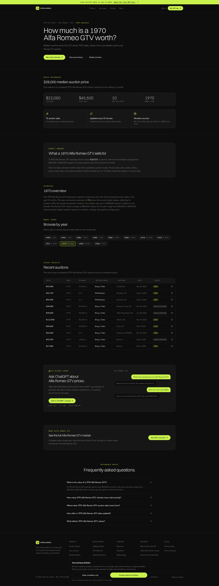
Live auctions (74, 550)
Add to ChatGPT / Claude (61, 401)
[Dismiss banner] (138, 2)
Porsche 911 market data (149, 555)
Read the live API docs (124, 2)
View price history (76, 57)
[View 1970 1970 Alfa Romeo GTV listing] (172, 286)
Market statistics (75, 555)
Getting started (98, 546)
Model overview (95, 57)
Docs (121, 8)
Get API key (174, 8)
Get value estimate (53, 57)
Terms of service (170, 550)
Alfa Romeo (63, 23)
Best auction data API (148, 546)
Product (92, 8)
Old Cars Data (49, 23)
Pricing (112, 8)
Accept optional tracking (128, 575)
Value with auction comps (149, 550)
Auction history (74, 546)
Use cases (102, 8)
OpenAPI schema (99, 555)
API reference (98, 550)
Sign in (163, 8)
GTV (71, 23)
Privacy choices (177, 577)
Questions (120, 550)
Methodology (121, 555)
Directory (120, 546)
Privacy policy (169, 546)
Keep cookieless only (90, 575)
